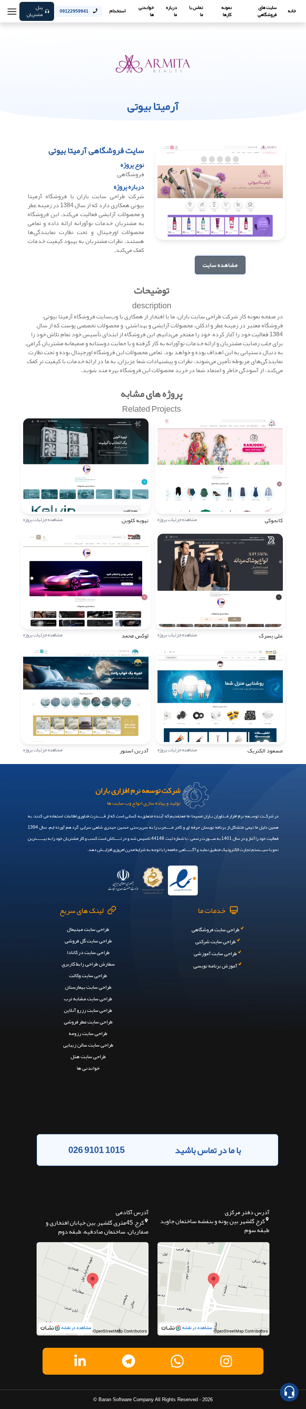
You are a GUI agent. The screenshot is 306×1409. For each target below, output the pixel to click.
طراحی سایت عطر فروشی (88, 1021)
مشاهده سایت (220, 265)
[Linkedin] (80, 1361)
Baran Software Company (126, 1399)
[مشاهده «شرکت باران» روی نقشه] (213, 1288)
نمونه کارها (226, 11)
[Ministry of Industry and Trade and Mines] (123, 878)
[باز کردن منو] (11, 11)
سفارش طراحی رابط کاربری (88, 963)
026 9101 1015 (96, 1150)
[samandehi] (153, 878)
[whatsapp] (177, 1361)
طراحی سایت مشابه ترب (88, 998)
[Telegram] (129, 1361)
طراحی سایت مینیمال (88, 929)
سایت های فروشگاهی (267, 11)
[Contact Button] (289, 1392)
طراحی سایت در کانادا (88, 952)
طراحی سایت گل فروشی (88, 940)
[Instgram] (226, 1361)
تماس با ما (196, 11)
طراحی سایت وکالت (88, 975)
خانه (292, 11)
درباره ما (171, 11)
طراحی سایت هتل (88, 1056)
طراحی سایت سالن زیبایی (88, 1044)
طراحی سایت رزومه (88, 1033)
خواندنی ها (146, 11)
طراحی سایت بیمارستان (88, 987)
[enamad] (183, 878)
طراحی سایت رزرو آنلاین (88, 1010)
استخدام (117, 11)
